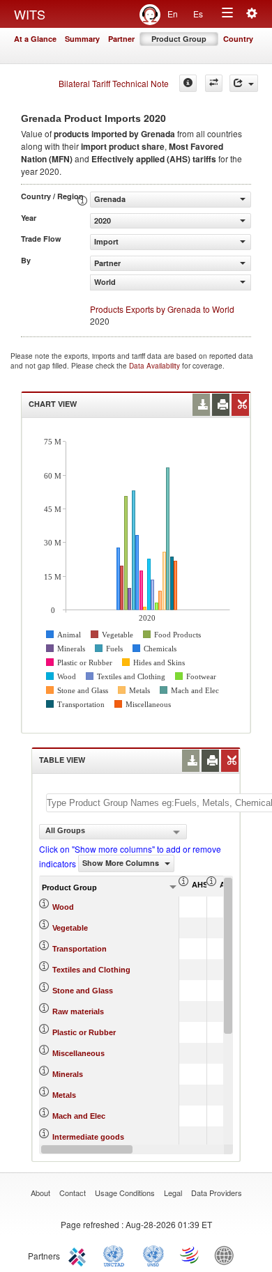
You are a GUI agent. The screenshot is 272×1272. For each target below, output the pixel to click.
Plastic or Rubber (84, 1032)
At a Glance (35, 38)
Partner (121, 38)
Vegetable (70, 928)
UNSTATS (153, 1255)
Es (198, 14)
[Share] (243, 83)
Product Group (178, 38)
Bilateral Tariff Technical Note (114, 83)
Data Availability (155, 366)
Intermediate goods (88, 1137)
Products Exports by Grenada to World (162, 309)
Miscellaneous (78, 1053)
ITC (79, 1255)
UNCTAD (116, 1255)
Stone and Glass (82, 990)
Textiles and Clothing (91, 969)
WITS (29, 14)
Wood (63, 907)
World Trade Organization (190, 1255)
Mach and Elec (78, 1116)
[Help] (188, 83)
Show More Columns (121, 863)
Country (238, 38)
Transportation (79, 949)
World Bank (227, 1255)
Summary (82, 38)
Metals (64, 1095)
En (172, 14)
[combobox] (113, 831)
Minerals (67, 1074)
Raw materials (78, 1011)
